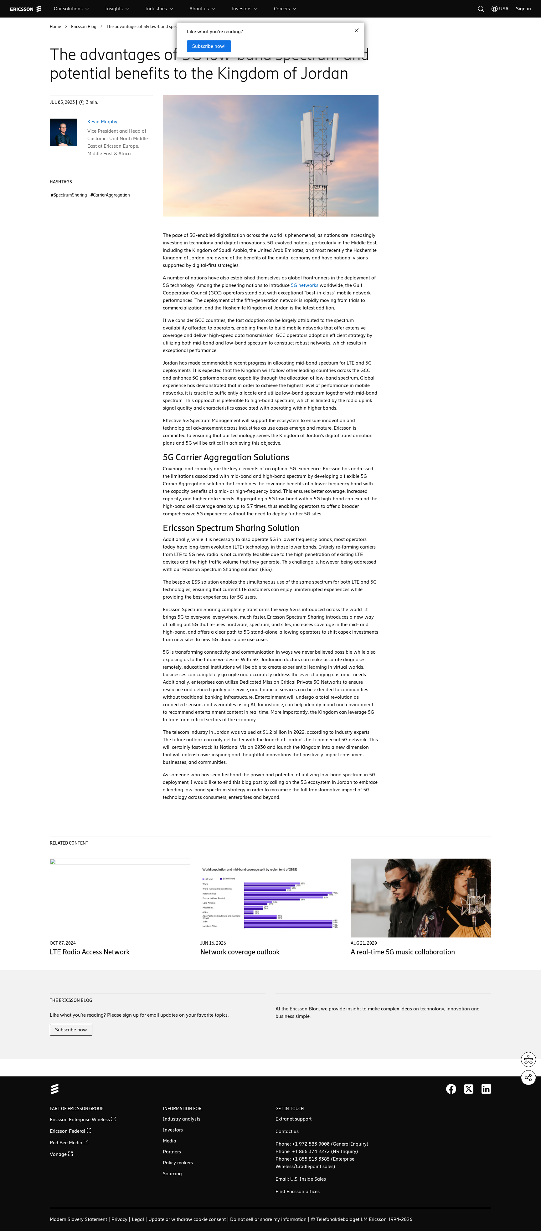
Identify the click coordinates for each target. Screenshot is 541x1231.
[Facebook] (451, 1089)
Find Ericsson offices (298, 1191)
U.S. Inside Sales (308, 1179)
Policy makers (178, 1163)
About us (199, 9)
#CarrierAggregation (110, 195)
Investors (241, 9)
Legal (138, 1219)
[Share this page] (528, 1077)
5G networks (304, 285)
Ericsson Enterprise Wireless (80, 1119)
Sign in (523, 9)
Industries (156, 9)
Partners (172, 1152)
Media (169, 1141)
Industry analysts (181, 1119)
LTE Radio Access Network (90, 952)
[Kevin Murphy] (63, 132)
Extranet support (294, 1119)
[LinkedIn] (486, 1089)
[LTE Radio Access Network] (120, 898)
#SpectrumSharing (69, 195)
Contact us (287, 1131)
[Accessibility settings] (528, 1059)
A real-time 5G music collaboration (403, 952)
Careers (282, 9)
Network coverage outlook (240, 952)
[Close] (356, 30)
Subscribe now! (209, 46)
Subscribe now (71, 1030)
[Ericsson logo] (25, 9)
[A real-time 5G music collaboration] (421, 898)
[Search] (481, 9)
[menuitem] (72, 9)
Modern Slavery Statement (78, 1219)
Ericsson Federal (68, 1131)
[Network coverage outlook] (270, 898)
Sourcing (172, 1174)
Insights (114, 9)
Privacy (119, 1219)
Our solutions (68, 9)
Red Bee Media (67, 1143)
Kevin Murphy (102, 122)
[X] (469, 1089)
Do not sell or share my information (268, 1219)
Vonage (59, 1154)
